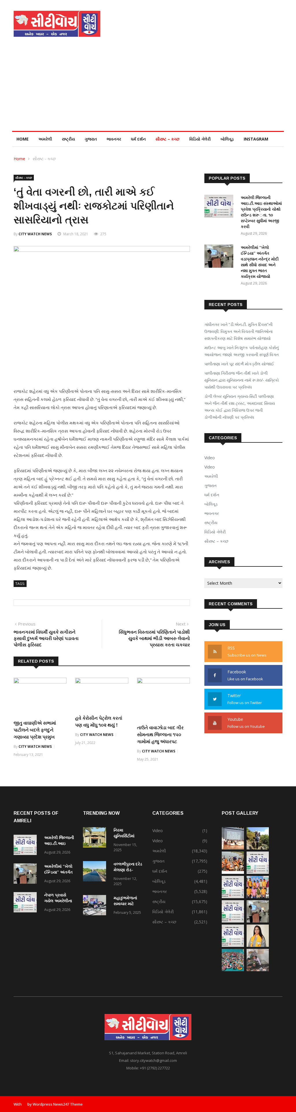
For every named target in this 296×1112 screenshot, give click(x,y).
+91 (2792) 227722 (155, 1068)
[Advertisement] (148, 87)
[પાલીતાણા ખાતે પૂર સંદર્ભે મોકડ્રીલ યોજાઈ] (233, 872)
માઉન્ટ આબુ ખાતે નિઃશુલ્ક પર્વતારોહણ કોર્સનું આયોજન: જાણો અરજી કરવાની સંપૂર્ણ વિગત (241, 351)
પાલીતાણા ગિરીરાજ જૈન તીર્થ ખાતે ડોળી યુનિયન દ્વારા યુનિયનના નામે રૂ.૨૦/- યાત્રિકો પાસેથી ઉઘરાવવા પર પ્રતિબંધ (241, 380)
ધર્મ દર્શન (138, 139)
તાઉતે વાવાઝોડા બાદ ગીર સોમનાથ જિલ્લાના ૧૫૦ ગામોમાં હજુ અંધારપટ (160, 734)
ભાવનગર (114, 139)
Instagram (256, 139)
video (209, 467)
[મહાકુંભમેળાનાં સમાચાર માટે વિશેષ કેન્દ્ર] (96, 906)
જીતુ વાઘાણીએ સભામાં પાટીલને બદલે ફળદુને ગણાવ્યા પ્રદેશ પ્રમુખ (35, 730)
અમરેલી (45, 139)
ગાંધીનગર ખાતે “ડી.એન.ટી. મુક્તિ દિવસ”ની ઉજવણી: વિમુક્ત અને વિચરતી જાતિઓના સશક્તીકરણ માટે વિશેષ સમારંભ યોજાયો (238, 331)
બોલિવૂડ (227, 139)
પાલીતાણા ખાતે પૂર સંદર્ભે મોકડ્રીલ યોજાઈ (239, 364)
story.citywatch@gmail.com (153, 1060)
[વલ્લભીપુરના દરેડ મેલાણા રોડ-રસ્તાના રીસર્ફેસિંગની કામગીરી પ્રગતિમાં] (96, 872)
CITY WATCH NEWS (35, 233)
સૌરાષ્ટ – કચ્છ (168, 139)
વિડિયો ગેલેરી (200, 139)
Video (209, 457)
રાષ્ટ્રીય (68, 139)
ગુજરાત (91, 139)
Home (22, 139)
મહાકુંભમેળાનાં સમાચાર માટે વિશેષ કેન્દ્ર (125, 904)
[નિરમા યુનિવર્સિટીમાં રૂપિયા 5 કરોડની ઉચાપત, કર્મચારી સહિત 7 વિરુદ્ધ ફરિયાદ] (96, 838)
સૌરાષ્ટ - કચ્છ (44, 158)
